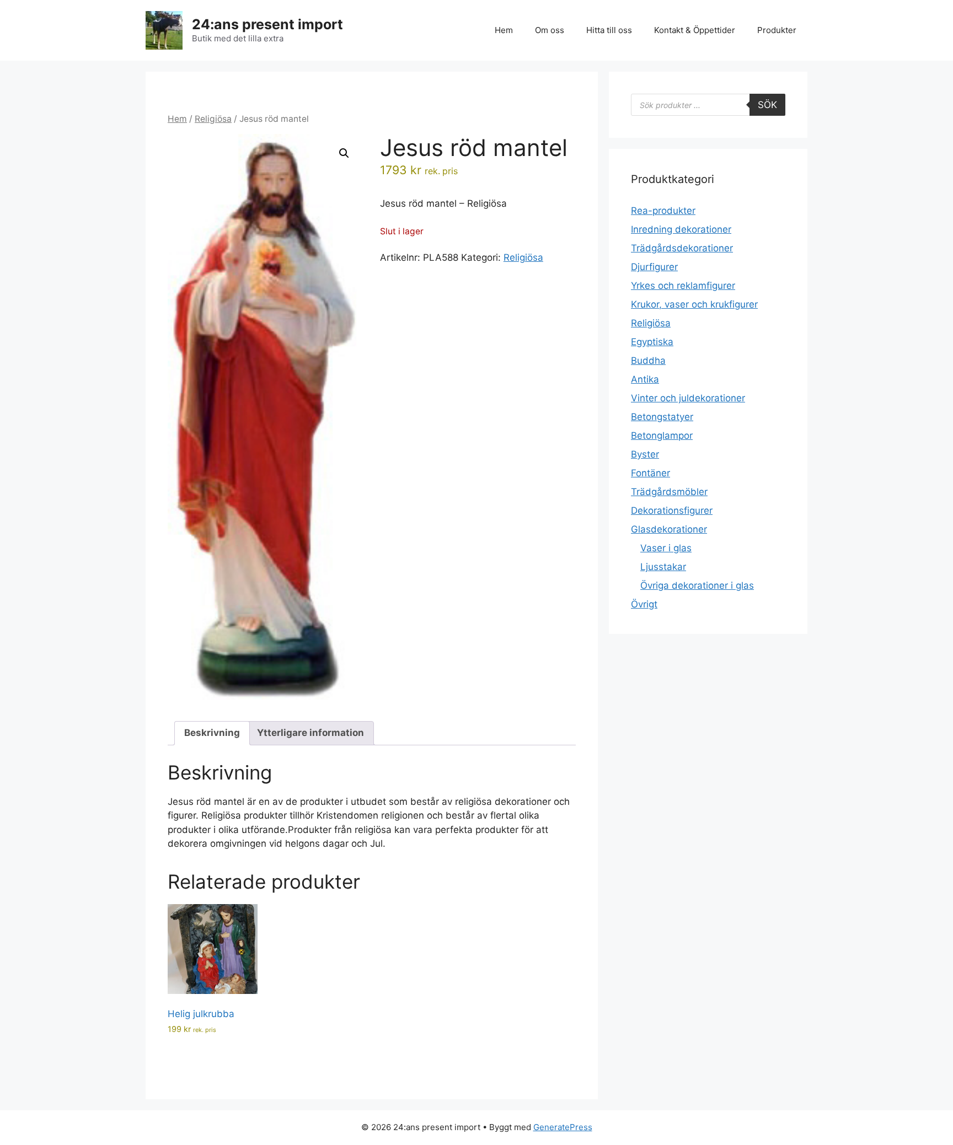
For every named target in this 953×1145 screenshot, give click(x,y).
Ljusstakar (663, 566)
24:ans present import (267, 24)
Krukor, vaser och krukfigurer (694, 304)
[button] (344, 153)
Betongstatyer (662, 416)
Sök (767, 104)
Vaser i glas (666, 547)
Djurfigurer (654, 266)
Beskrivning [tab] (212, 732)
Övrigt (644, 604)
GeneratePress (562, 1127)
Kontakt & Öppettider (694, 30)
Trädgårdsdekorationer (682, 248)
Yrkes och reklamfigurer (683, 285)
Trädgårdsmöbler (669, 491)
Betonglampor (662, 435)
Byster (645, 454)
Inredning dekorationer (681, 229)
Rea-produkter (663, 210)
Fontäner (650, 473)
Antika (645, 379)
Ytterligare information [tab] (310, 732)
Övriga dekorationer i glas (697, 585)
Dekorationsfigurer (672, 510)
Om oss (549, 30)
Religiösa (213, 119)
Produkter (776, 30)
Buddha (648, 360)
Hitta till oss (609, 30)
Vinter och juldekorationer (688, 398)
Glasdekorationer (669, 529)
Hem (504, 30)
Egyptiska (652, 341)
